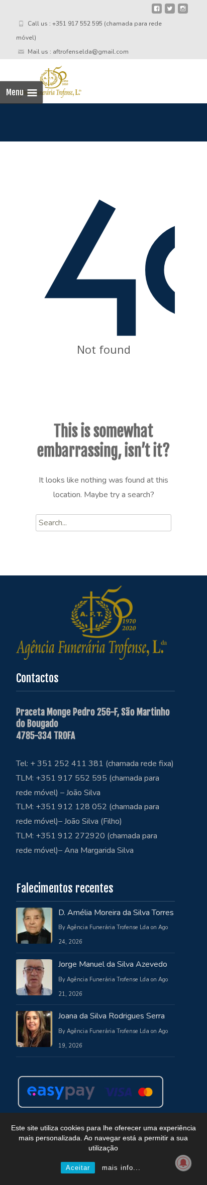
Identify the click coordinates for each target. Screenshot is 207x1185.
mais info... (121, 1167)
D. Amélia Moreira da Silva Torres (116, 912)
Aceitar (78, 1167)
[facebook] (157, 12)
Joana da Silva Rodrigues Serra (111, 1015)
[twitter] (170, 12)
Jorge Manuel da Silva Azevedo (112, 964)
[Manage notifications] (183, 1163)
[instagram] (183, 12)
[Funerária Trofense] (40, 79)
